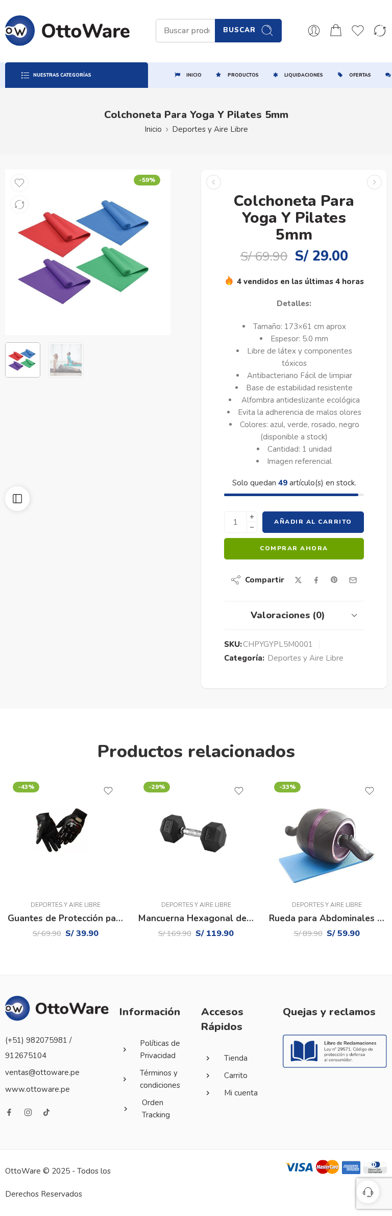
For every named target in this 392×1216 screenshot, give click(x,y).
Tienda (236, 1058)
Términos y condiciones (160, 1079)
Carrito (236, 1075)
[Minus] (252, 527)
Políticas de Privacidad (160, 1049)
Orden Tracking (156, 1108)
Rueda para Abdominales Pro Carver (326, 918)
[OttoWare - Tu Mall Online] (67, 30)
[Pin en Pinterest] (334, 580)
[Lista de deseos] (19, 183)
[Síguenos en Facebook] (9, 1112)
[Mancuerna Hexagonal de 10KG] (196, 834)
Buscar (239, 30)
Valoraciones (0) (288, 615)
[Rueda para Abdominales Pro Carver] (326, 834)
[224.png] (87, 252)
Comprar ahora (294, 548)
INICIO (194, 75)
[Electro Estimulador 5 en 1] (374, 182)
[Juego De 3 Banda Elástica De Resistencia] (213, 182)
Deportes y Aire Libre (210, 129)
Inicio (153, 129)
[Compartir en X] (298, 580)
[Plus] (252, 516)
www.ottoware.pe (37, 1089)
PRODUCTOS (243, 75)
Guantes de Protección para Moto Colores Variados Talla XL (65, 918)
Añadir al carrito (313, 522)
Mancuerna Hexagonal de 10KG (196, 918)
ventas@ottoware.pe (42, 1072)
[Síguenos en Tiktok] (46, 1112)
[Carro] (336, 31)
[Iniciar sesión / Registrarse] (314, 31)
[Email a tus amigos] (353, 580)
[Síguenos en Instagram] (28, 1112)
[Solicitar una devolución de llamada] (367, 1191)
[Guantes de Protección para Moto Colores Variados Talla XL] (65, 834)
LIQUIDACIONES (303, 75)
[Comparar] (19, 204)
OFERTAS (360, 75)
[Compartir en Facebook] (316, 580)
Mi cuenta (241, 1093)
